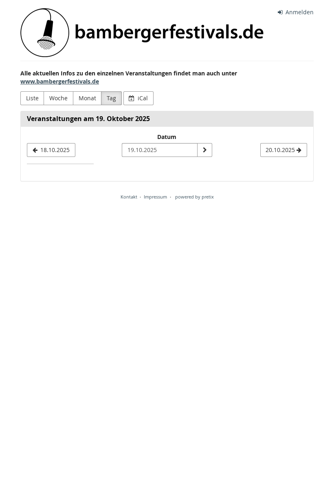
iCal (142, 98)
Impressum (155, 197)
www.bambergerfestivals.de (59, 81)
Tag (111, 98)
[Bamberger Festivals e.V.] (142, 32)
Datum (166, 137)
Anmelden (299, 12)
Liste (32, 98)
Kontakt (129, 197)
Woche (58, 98)
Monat (87, 98)
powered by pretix (194, 197)
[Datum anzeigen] (204, 150)
